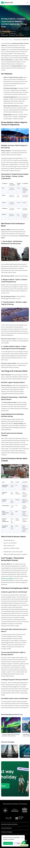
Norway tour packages (7, 578)
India (18, 843)
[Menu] (27, 2)
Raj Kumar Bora (4, 35)
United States (8, 843)
